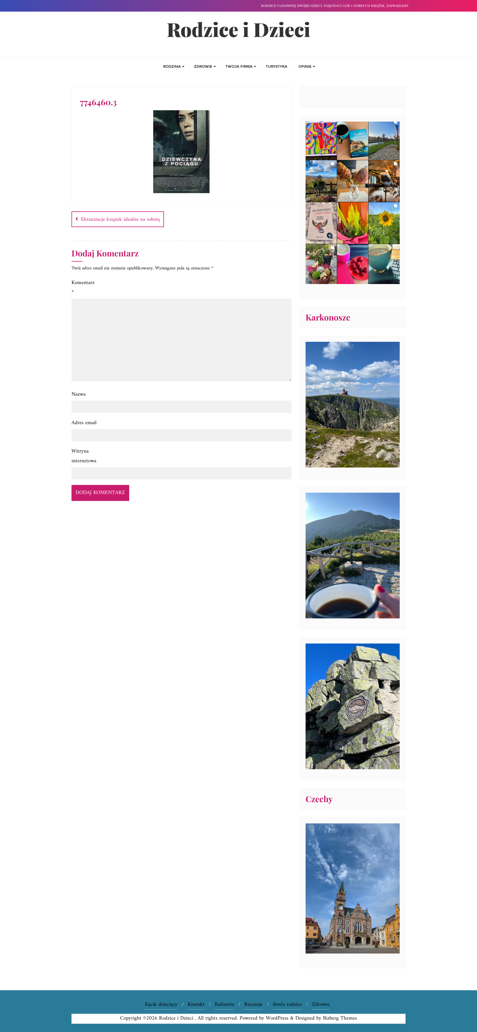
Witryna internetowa (83, 456)
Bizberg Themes (340, 1018)
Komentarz (82, 287)
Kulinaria (224, 1004)
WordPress (277, 1018)
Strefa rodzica (287, 1004)
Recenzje (253, 1004)
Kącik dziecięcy (161, 1004)
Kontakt (196, 1004)
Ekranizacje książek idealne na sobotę (120, 219)
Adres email (84, 422)
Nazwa (78, 394)
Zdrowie (321, 1004)
